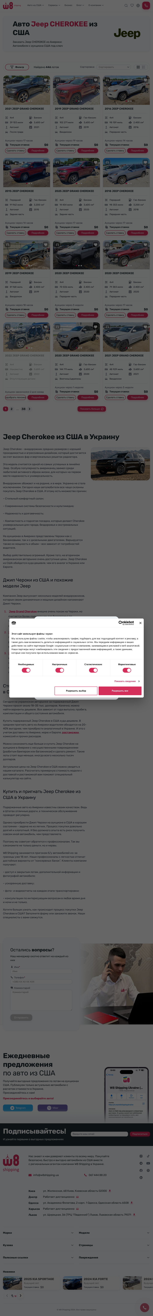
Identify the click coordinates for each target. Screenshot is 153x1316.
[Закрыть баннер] (140, 623)
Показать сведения (125, 681)
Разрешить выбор (76, 690)
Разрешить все (120, 690)
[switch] (59, 670)
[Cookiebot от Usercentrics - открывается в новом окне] (121, 623)
